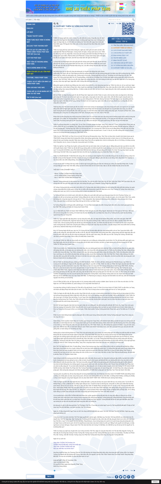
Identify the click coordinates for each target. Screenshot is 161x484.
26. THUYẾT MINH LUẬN (118, 58)
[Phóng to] (57, 23)
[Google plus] (129, 478)
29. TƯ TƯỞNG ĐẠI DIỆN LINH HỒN (122, 65)
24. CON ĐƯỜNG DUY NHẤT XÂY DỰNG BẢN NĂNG (123, 53)
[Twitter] (120, 478)
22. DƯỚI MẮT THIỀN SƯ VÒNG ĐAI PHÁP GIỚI (123, 48)
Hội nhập (37, 19)
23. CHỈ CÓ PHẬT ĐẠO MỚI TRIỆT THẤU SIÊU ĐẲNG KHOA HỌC (123, 50)
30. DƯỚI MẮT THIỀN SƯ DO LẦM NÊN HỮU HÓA (123, 68)
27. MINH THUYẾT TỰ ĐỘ (119, 60)
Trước (112, 23)
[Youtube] (124, 478)
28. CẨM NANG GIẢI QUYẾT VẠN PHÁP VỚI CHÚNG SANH (123, 63)
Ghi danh (29, 19)
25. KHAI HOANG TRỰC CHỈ (119, 55)
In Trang (54, 470)
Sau (117, 23)
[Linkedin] (133, 478)
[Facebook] (116, 478)
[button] (39, 36)
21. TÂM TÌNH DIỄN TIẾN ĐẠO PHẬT (122, 45)
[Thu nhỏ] (54, 23)
